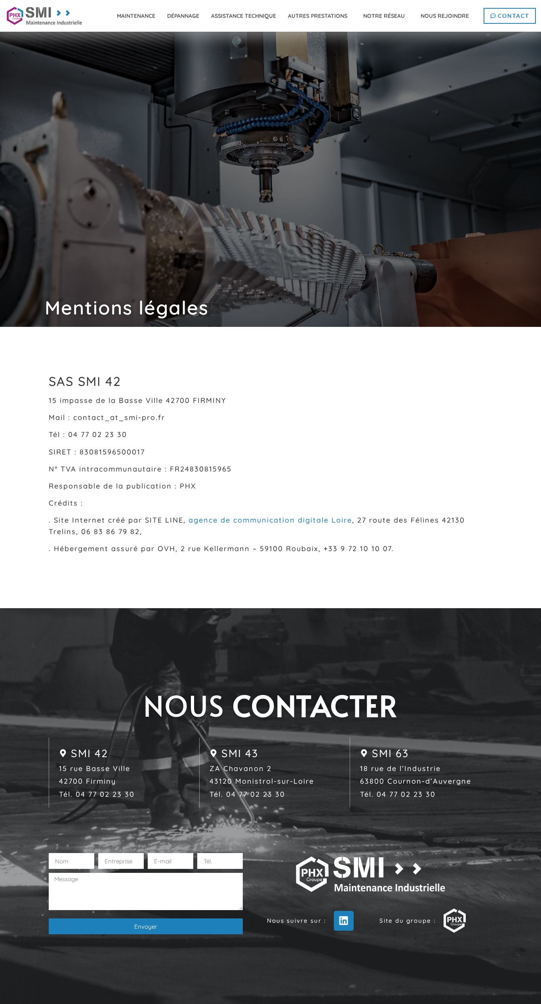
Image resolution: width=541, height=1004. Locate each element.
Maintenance (136, 15)
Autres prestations (317, 15)
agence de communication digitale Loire (270, 520)
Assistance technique (243, 15)
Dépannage (183, 15)
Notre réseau (384, 15)
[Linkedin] (344, 921)
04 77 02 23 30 (105, 794)
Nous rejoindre (445, 15)
